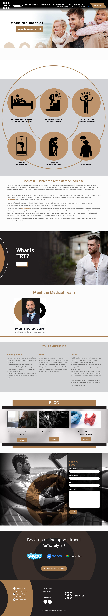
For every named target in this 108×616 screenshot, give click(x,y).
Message (72, 489)
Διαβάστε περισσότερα (78, 385)
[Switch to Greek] (88, 7)
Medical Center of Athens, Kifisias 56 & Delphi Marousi (22, 594)
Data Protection (47, 592)
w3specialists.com (61, 610)
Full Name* (72, 468)
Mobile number (73, 475)
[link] (22, 105)
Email (71, 482)
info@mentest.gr (21, 600)
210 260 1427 (20, 588)
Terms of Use (48, 588)
